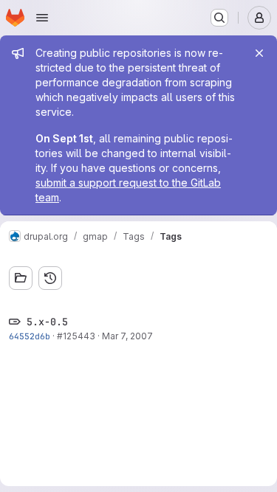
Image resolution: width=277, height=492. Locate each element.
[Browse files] (21, 278)
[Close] (259, 53)
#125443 (76, 336)
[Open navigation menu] (42, 18)
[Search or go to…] (219, 18)
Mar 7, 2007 (127, 336)
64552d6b (29, 336)
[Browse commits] (50, 278)
